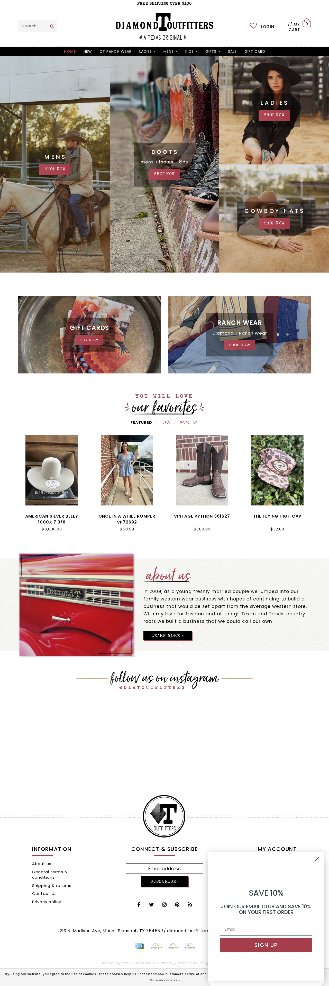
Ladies (145, 51)
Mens (168, 51)
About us (41, 863)
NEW (88, 51)
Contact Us (44, 893)
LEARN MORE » (167, 636)
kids (189, 51)
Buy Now (89, 340)
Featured (141, 422)
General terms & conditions (50, 874)
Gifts (210, 51)
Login (267, 26)
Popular (189, 422)
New (166, 422)
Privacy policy (46, 901)
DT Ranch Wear (116, 51)
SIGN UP (266, 945)
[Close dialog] (317, 858)
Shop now (274, 116)
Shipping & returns (51, 885)
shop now (54, 170)
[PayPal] (156, 946)
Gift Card (254, 51)
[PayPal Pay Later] (173, 946)
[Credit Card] (139, 946)
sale (232, 51)
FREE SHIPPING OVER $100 (164, 4)
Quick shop (51, 515)
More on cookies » (165, 980)
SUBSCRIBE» (164, 882)
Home (70, 51)
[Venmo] (189, 946)
